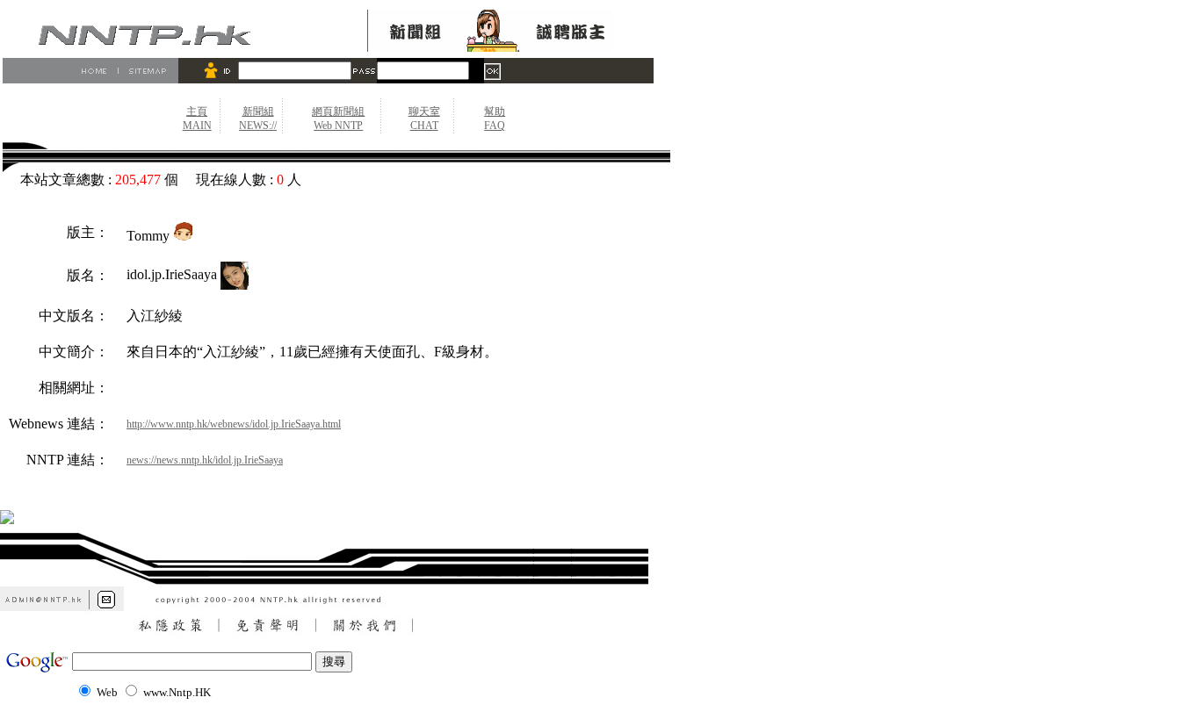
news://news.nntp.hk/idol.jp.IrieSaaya (205, 460)
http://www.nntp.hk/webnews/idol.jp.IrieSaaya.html (234, 424)
